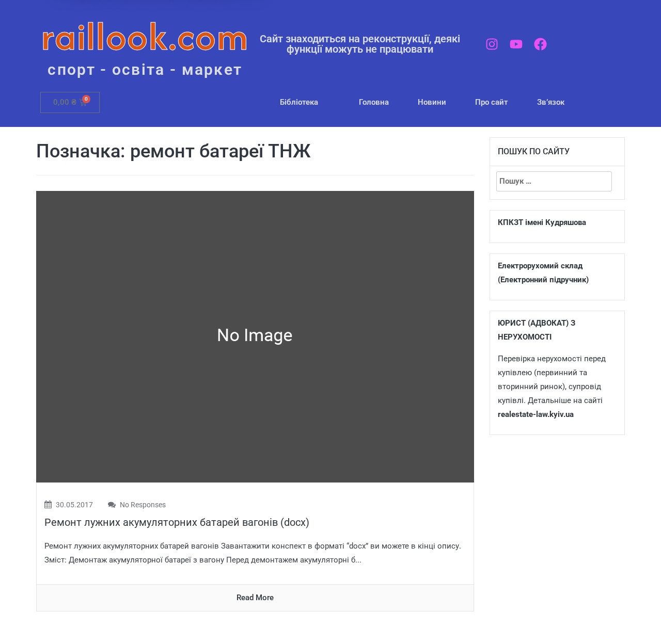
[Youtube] (516, 44)
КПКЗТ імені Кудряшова (542, 222)
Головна (374, 102)
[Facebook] (540, 44)
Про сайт (491, 102)
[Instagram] (491, 44)
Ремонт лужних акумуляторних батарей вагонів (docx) (176, 522)
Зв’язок (550, 102)
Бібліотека (299, 102)
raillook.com (144, 36)
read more (255, 597)
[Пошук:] (554, 181)
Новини (432, 102)
